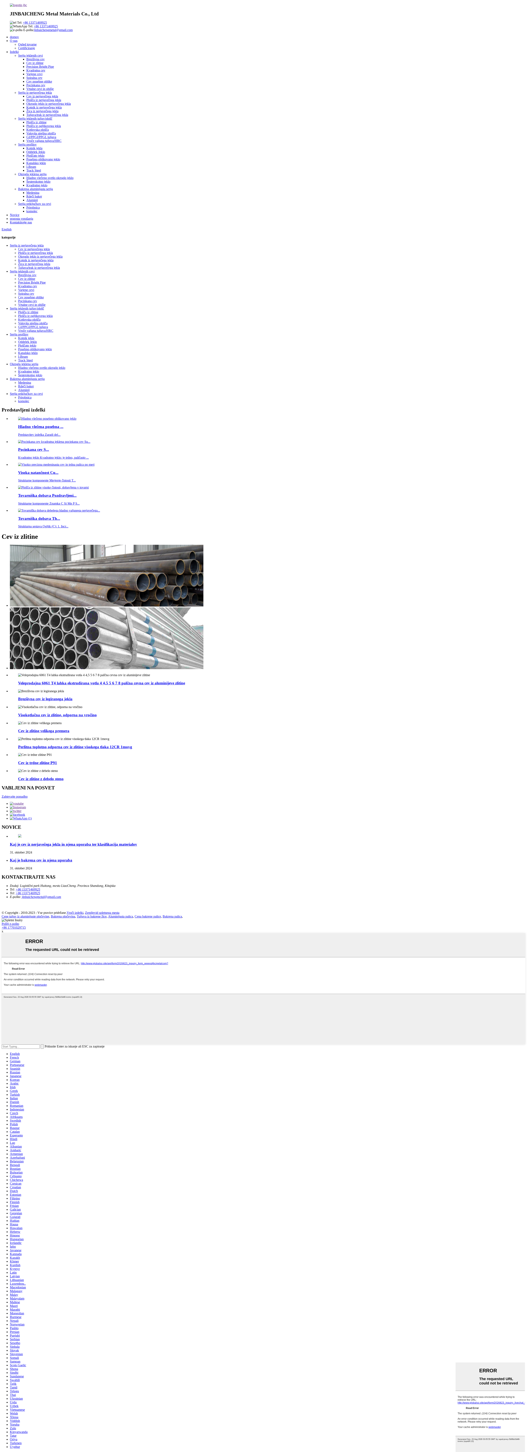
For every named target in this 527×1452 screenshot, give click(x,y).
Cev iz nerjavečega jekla (42, 96)
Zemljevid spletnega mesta (102, 912)
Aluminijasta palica (120, 916)
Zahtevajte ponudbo (15, 796)
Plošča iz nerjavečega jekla (43, 100)
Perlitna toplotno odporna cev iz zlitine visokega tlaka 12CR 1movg (75, 747)
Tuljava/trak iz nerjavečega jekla (47, 115)
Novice (14, 215)
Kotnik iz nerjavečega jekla (44, 107)
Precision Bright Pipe (40, 66)
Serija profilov (27, 144)
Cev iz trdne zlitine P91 (37, 763)
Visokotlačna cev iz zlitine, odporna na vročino (57, 715)
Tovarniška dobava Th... (39, 518)
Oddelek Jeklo (35, 152)
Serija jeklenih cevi (30, 55)
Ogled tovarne (27, 44)
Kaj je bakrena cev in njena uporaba (41, 860)
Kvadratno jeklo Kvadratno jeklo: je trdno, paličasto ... (53, 457)
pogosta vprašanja (21, 218)
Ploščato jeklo (35, 155)
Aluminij (32, 200)
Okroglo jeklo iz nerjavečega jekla (48, 103)
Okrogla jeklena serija (32, 174)
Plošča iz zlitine (36, 122)
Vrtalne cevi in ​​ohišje (40, 89)
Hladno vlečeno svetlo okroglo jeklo (49, 178)
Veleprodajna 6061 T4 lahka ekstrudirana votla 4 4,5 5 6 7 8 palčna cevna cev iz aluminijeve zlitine (101, 683)
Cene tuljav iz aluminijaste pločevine (25, 916)
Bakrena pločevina (63, 916)
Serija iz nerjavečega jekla (35, 92)
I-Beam (31, 166)
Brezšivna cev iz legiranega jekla (45, 699)
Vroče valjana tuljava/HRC (44, 141)
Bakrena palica (172, 916)
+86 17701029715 (14, 927)
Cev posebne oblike (39, 81)
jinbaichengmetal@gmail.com (53, 30)
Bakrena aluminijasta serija (35, 189)
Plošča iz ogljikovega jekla (43, 126)
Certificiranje (26, 48)
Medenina (32, 192)
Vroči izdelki (75, 912)
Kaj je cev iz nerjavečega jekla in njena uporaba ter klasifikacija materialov (73, 844)
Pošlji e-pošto (10, 924)
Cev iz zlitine (34, 63)
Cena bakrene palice (148, 916)
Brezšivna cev (35, 59)
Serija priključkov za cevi (34, 204)
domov (14, 37)
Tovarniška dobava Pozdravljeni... (47, 495)
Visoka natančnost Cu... (38, 472)
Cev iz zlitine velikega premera (43, 731)
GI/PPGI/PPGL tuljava (41, 137)
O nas (13, 40)
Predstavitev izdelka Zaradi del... (39, 434)
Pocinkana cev (35, 85)
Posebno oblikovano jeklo (43, 159)
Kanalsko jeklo (36, 163)
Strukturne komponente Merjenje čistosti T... (47, 480)
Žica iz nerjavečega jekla (42, 111)
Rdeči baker (34, 196)
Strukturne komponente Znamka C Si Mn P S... (49, 503)
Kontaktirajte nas (21, 222)
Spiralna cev (34, 77)
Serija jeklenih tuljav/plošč (35, 118)
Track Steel (33, 170)
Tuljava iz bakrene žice (92, 916)
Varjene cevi (34, 74)
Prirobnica (33, 207)
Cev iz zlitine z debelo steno (41, 779)
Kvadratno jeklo (36, 185)
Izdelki (14, 52)
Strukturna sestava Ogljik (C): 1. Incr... (43, 526)
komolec (31, 211)
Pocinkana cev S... (33, 449)
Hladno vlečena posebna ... (40, 426)
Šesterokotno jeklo (38, 181)
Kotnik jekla (34, 148)
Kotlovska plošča (37, 129)
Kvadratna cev (35, 70)
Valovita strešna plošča (41, 133)
